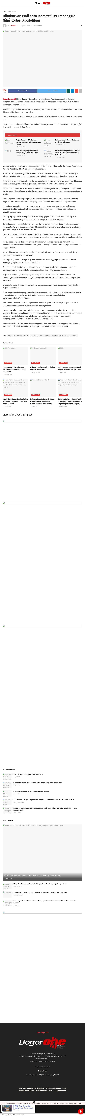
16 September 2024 (19, 802)
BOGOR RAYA (8, 363)
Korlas (47, 335)
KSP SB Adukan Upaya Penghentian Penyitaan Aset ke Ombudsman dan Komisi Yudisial (43, 800)
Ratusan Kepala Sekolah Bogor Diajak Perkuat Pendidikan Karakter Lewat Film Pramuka (42, 401)
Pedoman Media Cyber (44, 1091)
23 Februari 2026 (18, 886)
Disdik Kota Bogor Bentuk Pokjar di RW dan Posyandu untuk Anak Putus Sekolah (67, 153)
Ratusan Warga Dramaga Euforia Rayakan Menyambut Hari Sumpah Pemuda (40, 892)
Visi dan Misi (39, 1088)
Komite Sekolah (22, 335)
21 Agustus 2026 (21, 147)
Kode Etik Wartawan (53, 1088)
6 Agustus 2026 (35, 406)
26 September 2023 (25, 26)
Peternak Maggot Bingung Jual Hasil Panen (28, 774)
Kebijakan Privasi (60, 1091)
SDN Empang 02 (57, 335)
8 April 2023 (17, 785)
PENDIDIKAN (12, 11)
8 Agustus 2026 (21, 155)
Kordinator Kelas (36, 335)
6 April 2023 (8, 878)
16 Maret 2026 (17, 813)
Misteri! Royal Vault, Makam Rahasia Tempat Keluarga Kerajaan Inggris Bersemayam (32, 875)
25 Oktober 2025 (18, 895)
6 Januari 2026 (17, 905)
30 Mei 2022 (17, 794)
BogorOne (10, 1109)
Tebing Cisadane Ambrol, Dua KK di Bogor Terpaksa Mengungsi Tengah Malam (40, 884)
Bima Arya (11, 335)
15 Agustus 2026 (60, 144)
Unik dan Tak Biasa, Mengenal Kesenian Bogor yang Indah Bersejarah (37, 782)
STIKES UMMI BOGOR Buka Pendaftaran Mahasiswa (31, 791)
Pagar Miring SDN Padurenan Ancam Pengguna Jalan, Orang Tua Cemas (28, 142)
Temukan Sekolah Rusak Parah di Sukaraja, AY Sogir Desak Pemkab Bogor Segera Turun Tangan (70, 401)
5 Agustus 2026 (63, 406)
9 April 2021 (17, 777)
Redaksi (12, 26)
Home (4, 11)
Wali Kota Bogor (71, 335)
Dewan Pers (42, 1071)
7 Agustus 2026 (60, 157)
